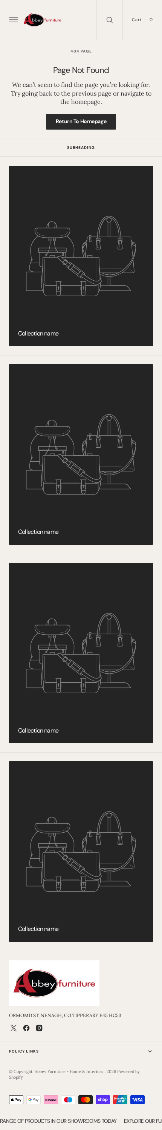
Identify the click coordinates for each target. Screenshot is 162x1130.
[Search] (109, 20)
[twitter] (13, 1028)
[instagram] (39, 1028)
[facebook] (26, 1028)
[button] (13, 20)
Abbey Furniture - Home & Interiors (69, 1071)
